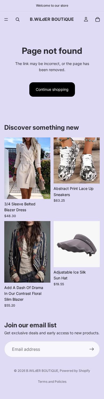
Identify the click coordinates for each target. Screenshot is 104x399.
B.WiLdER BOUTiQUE (42, 371)
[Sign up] (91, 349)
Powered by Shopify (75, 371)
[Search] (17, 19)
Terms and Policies (52, 382)
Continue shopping (52, 89)
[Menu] (6, 19)
